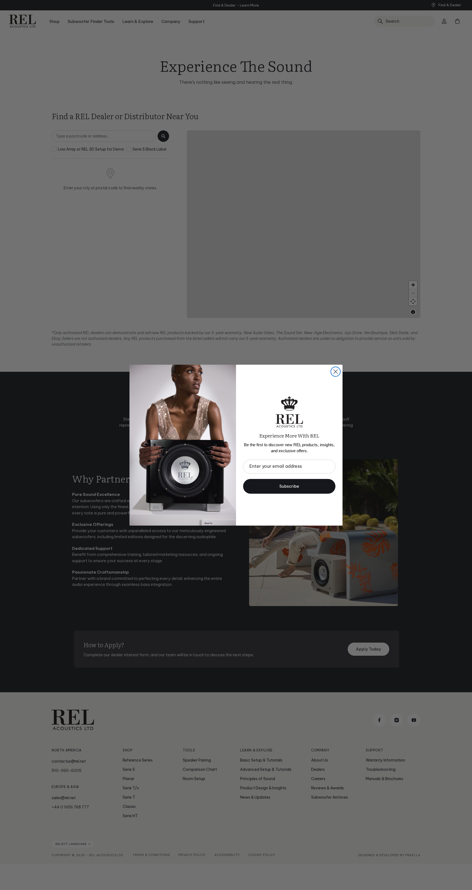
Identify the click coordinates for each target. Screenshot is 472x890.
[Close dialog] (335, 371)
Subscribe (289, 486)
